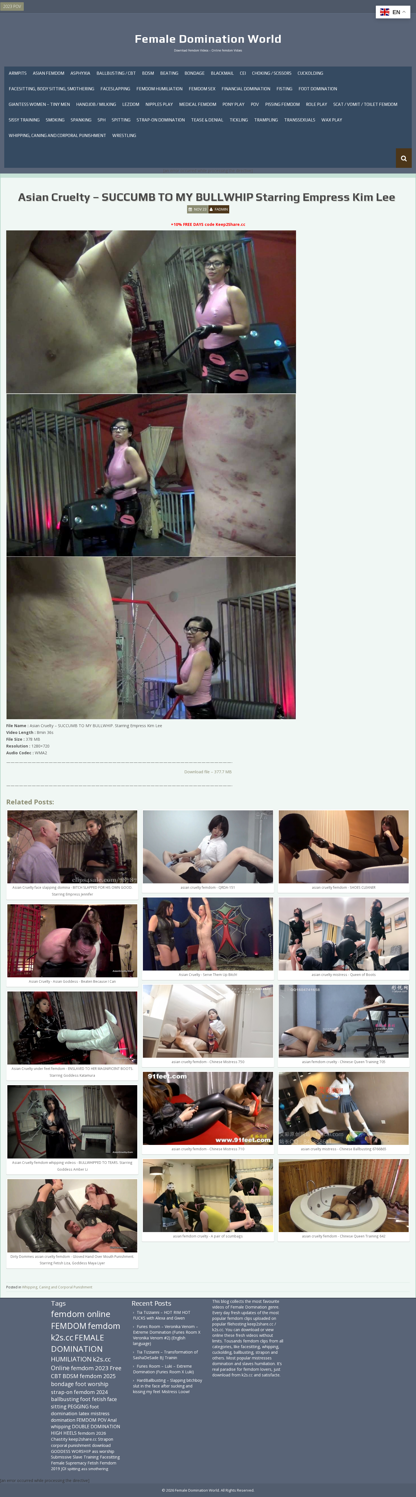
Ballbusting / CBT (116, 73)
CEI (243, 73)
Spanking (81, 119)
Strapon (105, 1439)
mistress (100, 1413)
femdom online (80, 1314)
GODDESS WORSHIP (71, 1451)
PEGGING (78, 1406)
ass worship (103, 1451)
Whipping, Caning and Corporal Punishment (57, 135)
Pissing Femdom (282, 104)
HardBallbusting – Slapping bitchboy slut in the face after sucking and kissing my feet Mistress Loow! (167, 1386)
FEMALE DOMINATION (77, 1343)
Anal (112, 1420)
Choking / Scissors (271, 73)
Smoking (55, 119)
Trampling (266, 119)
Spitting (121, 119)
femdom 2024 (91, 1391)
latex (84, 1413)
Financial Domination (246, 88)
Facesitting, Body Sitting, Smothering (51, 88)
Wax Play (331, 119)
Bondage (195, 73)
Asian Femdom (48, 73)
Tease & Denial (207, 119)
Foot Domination (318, 88)
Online (60, 1368)
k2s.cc (102, 1359)
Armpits (18, 73)
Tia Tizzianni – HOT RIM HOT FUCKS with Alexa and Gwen (161, 1315)
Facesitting (110, 1457)
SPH (102, 119)
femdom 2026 (92, 1433)
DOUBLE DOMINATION (96, 1426)
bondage (62, 1384)
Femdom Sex (202, 88)
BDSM (148, 73)
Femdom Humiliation (159, 88)
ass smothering (94, 1468)
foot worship (91, 1384)
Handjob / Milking (96, 104)
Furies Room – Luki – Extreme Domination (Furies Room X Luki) (163, 1368)
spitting (73, 1468)
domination (63, 1420)
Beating (169, 73)
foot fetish (93, 1399)
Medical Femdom (197, 104)
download (101, 1445)
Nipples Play (159, 104)
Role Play (316, 104)
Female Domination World (208, 38)
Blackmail (222, 73)
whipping (61, 1426)
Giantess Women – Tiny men (39, 104)
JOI (63, 1468)
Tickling (239, 119)
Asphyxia (80, 73)
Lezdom (130, 104)
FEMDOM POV (91, 1420)
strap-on (62, 1391)
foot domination (75, 1410)
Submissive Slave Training (75, 1457)
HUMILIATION (71, 1359)
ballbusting (65, 1399)
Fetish (92, 1463)
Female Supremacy (68, 1463)
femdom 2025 (98, 1376)
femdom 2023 (90, 1368)
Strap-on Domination (161, 119)
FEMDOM (69, 1325)
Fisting (284, 88)
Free (115, 1368)
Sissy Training (24, 119)
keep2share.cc (83, 1439)
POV (255, 104)
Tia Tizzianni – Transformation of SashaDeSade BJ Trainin (165, 1354)
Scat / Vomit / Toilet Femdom (365, 104)
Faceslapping (115, 88)
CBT (56, 1376)
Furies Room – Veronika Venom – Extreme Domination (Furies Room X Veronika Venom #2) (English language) (166, 1335)
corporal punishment (71, 1445)
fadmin (221, 209)
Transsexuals (299, 119)
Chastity (59, 1439)
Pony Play (233, 104)
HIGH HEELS (64, 1433)
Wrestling (124, 135)
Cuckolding (310, 73)
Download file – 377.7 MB (208, 771)
